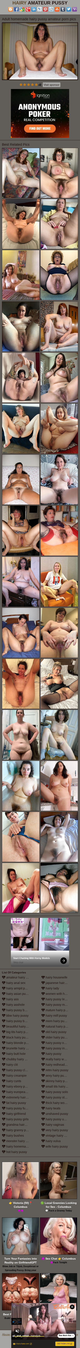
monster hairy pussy (19, 1141)
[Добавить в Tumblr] (63, 9)
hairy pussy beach (18, 1021)
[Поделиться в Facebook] (16, 9)
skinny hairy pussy (58, 1081)
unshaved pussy (56, 1113)
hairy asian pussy (17, 993)
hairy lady (52, 988)
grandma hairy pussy (20, 1124)
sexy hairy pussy (57, 1075)
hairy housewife (56, 977)
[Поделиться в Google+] (28, 9)
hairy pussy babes (18, 1010)
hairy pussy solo (56, 1092)
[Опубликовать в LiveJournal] (39, 9)
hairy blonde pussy (18, 1043)
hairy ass (12, 999)
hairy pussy (53, 1053)
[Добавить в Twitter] (68, 9)
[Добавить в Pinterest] (45, 9)
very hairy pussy (56, 1130)
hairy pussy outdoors (59, 1043)
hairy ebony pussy (18, 1086)
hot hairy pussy (16, 1152)
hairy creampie (16, 1075)
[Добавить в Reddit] (51, 9)
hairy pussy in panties (60, 1048)
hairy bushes (14, 1135)
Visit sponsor (51, 84)
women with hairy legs (60, 993)
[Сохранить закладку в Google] (22, 9)
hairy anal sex (15, 983)
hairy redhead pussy (59, 1064)
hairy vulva (53, 1141)
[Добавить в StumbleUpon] (57, 9)
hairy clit (11, 1064)
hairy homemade (17, 1146)
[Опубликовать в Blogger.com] (10, 9)
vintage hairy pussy (58, 1135)
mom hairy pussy (57, 1021)
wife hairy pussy (56, 1146)
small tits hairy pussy (59, 1086)
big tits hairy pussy (18, 1032)
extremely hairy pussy (20, 1097)
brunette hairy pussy (19, 1048)
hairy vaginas (54, 1124)
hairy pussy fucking (19, 1108)
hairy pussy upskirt (58, 1119)
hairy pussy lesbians (59, 999)
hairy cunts (13, 1081)
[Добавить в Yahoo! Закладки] (74, 9)
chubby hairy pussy (19, 1059)
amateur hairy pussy (19, 977)
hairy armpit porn (17, 988)
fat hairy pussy (15, 1103)
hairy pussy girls (17, 1119)
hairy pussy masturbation (61, 1004)
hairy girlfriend (15, 1113)
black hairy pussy (17, 1037)
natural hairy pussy (58, 1026)
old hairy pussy (55, 1032)
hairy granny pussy (18, 1130)
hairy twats (52, 1108)
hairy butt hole (15, 1053)
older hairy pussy (57, 1037)
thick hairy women (57, 1103)
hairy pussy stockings (60, 1097)
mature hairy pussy (58, 1010)
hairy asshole (15, 1004)
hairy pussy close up (19, 1070)
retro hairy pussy (56, 1070)
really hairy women (58, 1059)
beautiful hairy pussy (20, 1026)
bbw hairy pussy (17, 1015)
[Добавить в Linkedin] (33, 9)
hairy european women (21, 1092)
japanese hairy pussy (60, 983)
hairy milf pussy (56, 1015)
